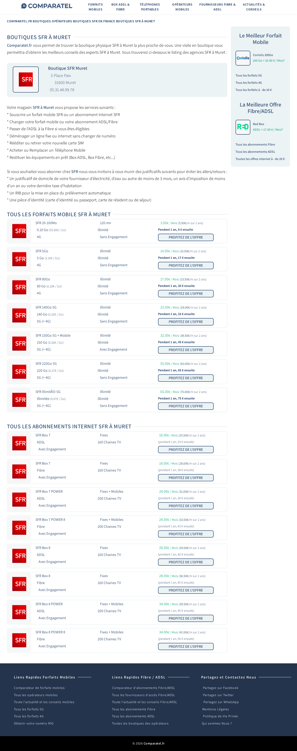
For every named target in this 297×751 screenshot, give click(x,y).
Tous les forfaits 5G (249, 75)
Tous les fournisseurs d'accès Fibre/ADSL (143, 695)
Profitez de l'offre (186, 237)
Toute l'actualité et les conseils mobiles (44, 702)
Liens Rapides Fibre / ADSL (139, 677)
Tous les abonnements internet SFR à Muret (69, 426)
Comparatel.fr (19, 21)
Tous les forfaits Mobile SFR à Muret (59, 214)
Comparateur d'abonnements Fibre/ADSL (143, 688)
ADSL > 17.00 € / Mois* (268, 129)
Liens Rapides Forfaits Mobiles (44, 677)
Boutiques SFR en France (94, 21)
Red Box (258, 124)
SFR (74, 171)
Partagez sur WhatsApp (221, 702)
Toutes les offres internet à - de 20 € (260, 159)
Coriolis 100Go (263, 55)
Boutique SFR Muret (67, 68)
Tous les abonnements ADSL (255, 152)
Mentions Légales (215, 709)
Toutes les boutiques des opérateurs (140, 723)
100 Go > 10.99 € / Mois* (269, 60)
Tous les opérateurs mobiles (36, 695)
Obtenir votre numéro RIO (34, 723)
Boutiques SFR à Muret (135, 21)
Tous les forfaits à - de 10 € (254, 90)
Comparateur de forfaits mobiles (39, 688)
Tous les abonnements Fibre (255, 144)
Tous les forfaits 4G (249, 82)
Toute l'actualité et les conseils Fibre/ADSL (144, 702)
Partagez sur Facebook (221, 688)
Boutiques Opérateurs (52, 21)
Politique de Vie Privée (220, 716)
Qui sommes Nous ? (217, 723)
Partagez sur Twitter (218, 695)
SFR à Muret (43, 107)
